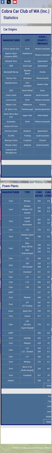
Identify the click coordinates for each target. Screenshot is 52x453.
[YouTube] (15, 2)
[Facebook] (3, 2)
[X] (9, 2)
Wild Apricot (28, 448)
